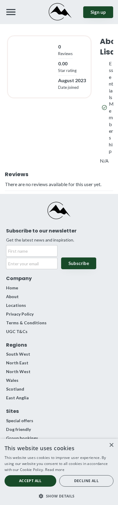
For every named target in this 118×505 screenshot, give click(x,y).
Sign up (98, 12)
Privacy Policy (20, 313)
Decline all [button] (86, 480)
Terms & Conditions (26, 322)
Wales (12, 380)
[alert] (59, 472)
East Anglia (17, 397)
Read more (54, 469)
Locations (16, 305)
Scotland (15, 388)
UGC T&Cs (17, 331)
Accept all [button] (30, 480)
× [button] (111, 445)
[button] (59, 495)
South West (18, 354)
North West (18, 371)
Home (12, 287)
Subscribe (78, 263)
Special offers (19, 420)
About (12, 296)
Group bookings (22, 438)
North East (17, 362)
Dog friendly (18, 429)
